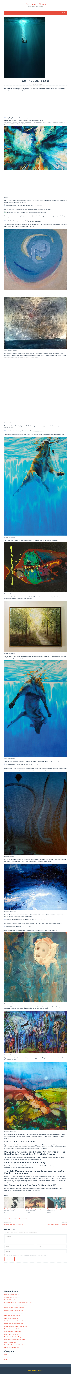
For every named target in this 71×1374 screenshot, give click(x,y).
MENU (63, 13)
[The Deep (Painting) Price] (14, 1202)
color (5, 1354)
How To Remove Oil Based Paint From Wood (15, 1305)
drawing (6, 1357)
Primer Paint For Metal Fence (11, 1334)
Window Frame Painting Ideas (11, 1347)
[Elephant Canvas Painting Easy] (56, 1202)
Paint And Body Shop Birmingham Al (13, 1223)
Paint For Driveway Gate (10, 1300)
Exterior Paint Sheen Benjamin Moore (13, 1323)
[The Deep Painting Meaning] (35, 1202)
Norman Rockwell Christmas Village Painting (15, 1326)
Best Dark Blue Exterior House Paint (13, 1313)
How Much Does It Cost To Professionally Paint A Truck (18, 1302)
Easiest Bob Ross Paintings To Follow (14, 1307)
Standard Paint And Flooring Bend (12, 1297)
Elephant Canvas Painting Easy (55, 1209)
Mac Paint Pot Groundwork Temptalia (13, 1337)
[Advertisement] (35, 104)
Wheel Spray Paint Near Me (11, 1318)
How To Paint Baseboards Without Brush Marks (16, 1345)
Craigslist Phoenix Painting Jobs (12, 1331)
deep (19, 1218)
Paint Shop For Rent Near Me (11, 1294)
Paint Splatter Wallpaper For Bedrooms (57, 1223)
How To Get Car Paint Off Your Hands (13, 1321)
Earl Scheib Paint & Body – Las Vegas (14, 1329)
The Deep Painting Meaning (33, 1209)
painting (25, 1218)
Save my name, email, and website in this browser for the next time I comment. (26, 1255)
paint (10, 1218)
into (22, 1218)
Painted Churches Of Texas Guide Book (14, 1310)
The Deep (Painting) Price (11, 1209)
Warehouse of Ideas (35, 4)
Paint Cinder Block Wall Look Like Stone (14, 1339)
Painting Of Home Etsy (10, 1342)
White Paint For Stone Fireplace (12, 1315)
